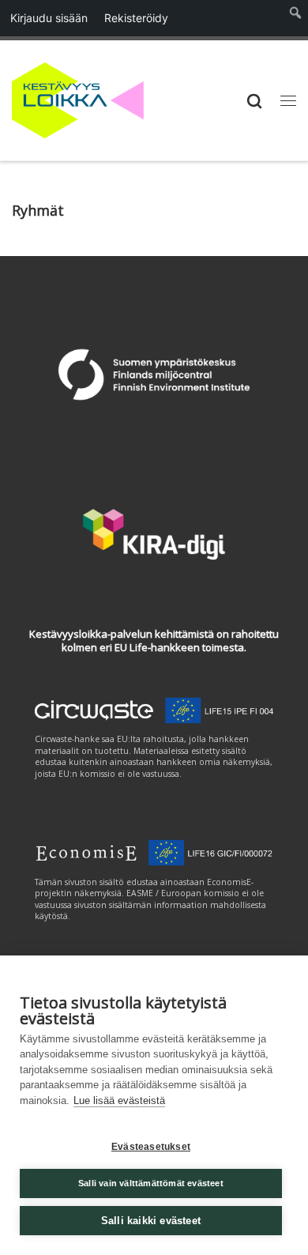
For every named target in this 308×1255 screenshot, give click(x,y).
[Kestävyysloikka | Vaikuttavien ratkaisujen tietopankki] (78, 98)
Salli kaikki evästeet (151, 1221)
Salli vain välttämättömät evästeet (150, 1183)
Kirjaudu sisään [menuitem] (49, 17)
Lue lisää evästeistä (119, 1100)
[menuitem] (296, 18)
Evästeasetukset (150, 1146)
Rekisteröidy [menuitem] (136, 17)
